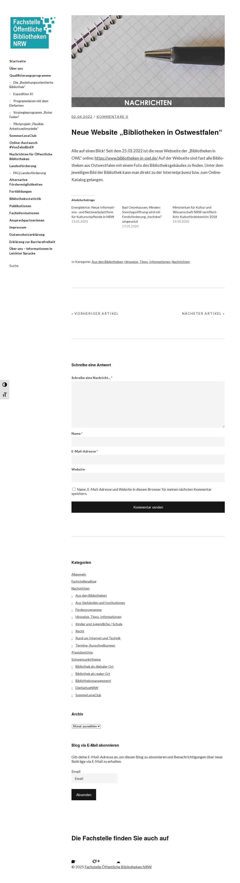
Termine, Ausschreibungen (95, 645)
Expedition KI (23, 94)
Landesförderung (22, 166)
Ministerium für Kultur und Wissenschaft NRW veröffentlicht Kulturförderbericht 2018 (195, 212)
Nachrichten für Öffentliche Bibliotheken (30, 156)
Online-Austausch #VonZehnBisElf (23, 145)
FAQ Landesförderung (29, 173)
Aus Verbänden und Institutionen (100, 603)
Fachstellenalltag (83, 581)
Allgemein (78, 574)
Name (76, 433)
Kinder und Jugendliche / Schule (98, 624)
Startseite (17, 61)
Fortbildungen (20, 191)
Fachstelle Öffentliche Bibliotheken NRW (32, 32)
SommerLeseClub (22, 136)
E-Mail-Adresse (84, 451)
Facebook (77, 857)
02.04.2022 (82, 117)
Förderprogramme (88, 610)
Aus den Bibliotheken (107, 262)
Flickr (90, 857)
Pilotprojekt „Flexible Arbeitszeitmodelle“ (26, 126)
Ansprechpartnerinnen (26, 220)
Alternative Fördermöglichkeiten (25, 182)
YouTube (114, 857)
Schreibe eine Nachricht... (91, 378)
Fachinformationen (24, 213)
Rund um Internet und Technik (97, 638)
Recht (79, 631)
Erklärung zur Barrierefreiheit (32, 242)
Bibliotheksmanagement (93, 681)
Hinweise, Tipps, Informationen (147, 262)
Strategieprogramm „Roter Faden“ (30, 114)
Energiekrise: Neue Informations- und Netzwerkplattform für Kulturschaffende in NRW (93, 212)
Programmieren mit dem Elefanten (28, 103)
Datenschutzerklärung (27, 234)
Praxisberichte (82, 652)
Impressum (17, 227)
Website (78, 469)
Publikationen (20, 206)
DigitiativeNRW (86, 688)
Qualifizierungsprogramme (30, 75)
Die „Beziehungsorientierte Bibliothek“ (31, 84)
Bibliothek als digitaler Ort (94, 666)
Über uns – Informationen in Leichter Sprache (30, 251)
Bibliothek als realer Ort (92, 674)
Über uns (16, 68)
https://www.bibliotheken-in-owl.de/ (126, 158)
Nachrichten (181, 262)
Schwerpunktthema (86, 659)
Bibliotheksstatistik (25, 199)
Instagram (102, 857)
